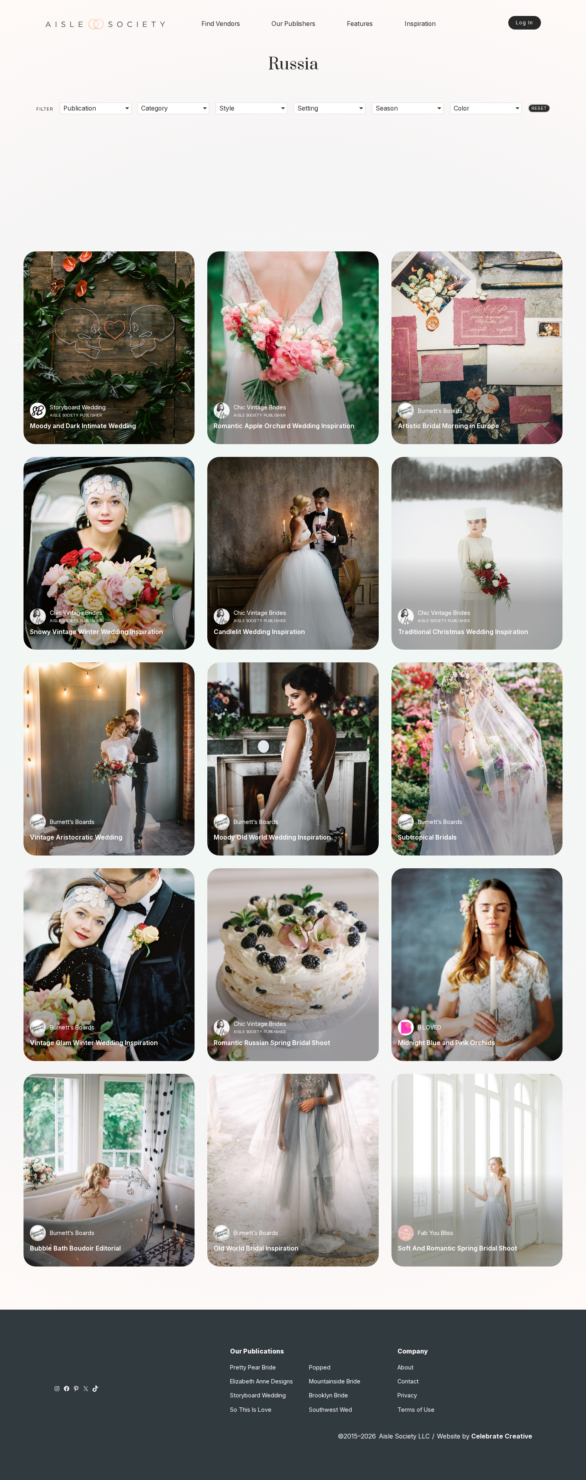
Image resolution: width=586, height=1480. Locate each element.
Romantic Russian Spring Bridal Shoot (272, 1043)
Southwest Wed (330, 1409)
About (405, 1367)
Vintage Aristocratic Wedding (76, 837)
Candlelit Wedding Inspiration (259, 632)
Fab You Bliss (435, 1232)
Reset (539, 108)
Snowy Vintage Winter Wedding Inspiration (96, 632)
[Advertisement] (293, 177)
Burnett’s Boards (440, 410)
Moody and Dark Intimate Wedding (83, 426)
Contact (408, 1381)
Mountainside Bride (334, 1381)
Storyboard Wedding (78, 407)
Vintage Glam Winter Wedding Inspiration (94, 1043)
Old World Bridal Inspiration (256, 1248)
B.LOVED (429, 1027)
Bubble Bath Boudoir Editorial (75, 1248)
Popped (319, 1367)
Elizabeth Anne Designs (261, 1381)
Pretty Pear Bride (253, 1367)
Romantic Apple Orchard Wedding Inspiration (284, 426)
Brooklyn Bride (328, 1395)
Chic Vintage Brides (260, 407)
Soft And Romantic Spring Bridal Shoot (457, 1248)
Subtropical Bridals (427, 837)
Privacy (407, 1395)
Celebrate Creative (501, 1436)
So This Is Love (250, 1409)
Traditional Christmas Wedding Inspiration (463, 632)
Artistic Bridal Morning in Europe (448, 426)
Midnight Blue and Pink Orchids (446, 1043)
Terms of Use (416, 1409)
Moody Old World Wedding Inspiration (272, 837)
